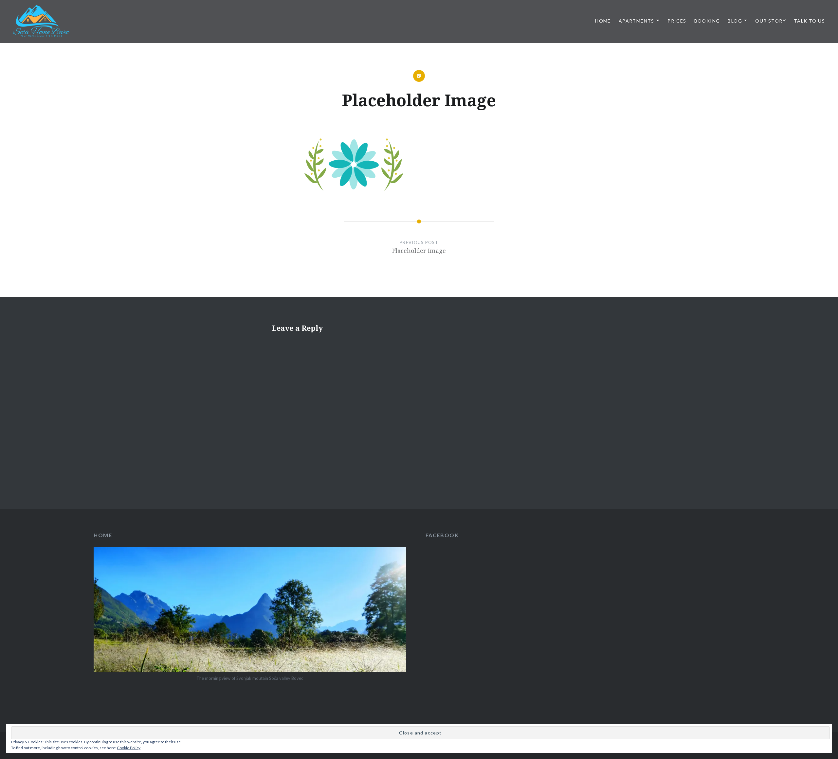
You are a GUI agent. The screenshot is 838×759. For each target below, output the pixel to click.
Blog (735, 21)
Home (603, 21)
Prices (676, 21)
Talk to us (809, 21)
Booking (707, 21)
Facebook (442, 535)
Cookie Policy (128, 747)
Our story (770, 21)
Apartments (636, 21)
